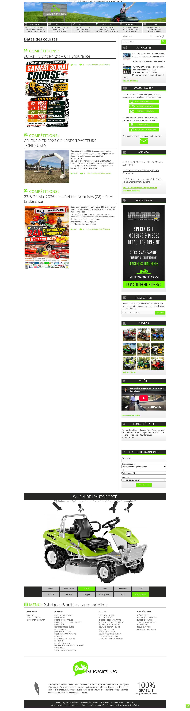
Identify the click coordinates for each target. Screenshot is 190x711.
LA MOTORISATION (61, 629)
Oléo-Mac (68, 594)
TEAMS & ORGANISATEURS (146, 622)
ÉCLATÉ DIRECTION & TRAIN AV (110, 634)
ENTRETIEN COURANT (107, 615)
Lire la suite (94, 168)
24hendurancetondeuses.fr (85, 224)
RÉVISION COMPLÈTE (106, 618)
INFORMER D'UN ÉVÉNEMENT (145, 129)
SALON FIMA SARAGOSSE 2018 (65, 650)
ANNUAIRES (35, 24)
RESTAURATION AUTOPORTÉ (109, 625)
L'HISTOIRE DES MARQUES (63, 620)
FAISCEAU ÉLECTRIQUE (107, 631)
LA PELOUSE (58, 641)
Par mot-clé (126, 458)
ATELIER (83, 24)
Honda (104, 589)
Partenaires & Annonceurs (124, 702)
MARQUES (30, 615)
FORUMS (154, 24)
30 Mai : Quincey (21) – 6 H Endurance (57, 56)
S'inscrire (130, 36)
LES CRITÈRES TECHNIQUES (63, 615)
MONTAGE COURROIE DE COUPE (111, 638)
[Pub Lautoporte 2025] (144, 246)
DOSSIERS (59, 24)
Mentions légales (62, 702)
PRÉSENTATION (142, 615)
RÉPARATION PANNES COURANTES (111, 622)
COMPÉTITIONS (107, 24)
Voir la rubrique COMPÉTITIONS (98, 65)
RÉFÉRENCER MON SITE (143, 125)
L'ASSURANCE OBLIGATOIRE (64, 638)
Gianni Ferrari (68, 589)
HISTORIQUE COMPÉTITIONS (147, 618)
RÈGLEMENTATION (144, 627)
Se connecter (155, 36)
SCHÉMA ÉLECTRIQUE (106, 629)
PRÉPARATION (142, 625)
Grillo (86, 589)
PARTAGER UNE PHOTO (144, 111)
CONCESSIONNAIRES (34, 618)
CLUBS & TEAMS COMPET (36, 620)
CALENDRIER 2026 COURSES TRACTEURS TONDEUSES (60, 143)
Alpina (50, 589)
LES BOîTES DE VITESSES (62, 643)
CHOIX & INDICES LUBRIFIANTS (110, 620)
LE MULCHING (59, 625)
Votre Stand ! (140, 594)
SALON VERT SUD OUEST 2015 (65, 634)
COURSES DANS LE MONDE (147, 629)
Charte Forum (106, 702)
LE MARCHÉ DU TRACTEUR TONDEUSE (68, 622)
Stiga (122, 594)
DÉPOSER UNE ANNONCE (144, 101)
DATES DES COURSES (144, 620)
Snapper (86, 594)
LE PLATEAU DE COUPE (62, 631)
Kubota (51, 594)
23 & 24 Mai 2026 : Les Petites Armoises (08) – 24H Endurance (68, 199)
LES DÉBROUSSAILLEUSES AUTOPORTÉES (68, 645)
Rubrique (125, 477)
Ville (123, 470)
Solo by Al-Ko (104, 594)
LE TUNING (58, 636)
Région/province (128, 464)
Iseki (140, 589)
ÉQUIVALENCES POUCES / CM (109, 627)
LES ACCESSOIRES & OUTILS (64, 627)
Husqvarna (122, 589)
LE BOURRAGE (59, 648)
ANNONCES (131, 24)
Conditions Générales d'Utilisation (84, 702)
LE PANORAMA (59, 618)
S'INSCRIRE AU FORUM (144, 106)
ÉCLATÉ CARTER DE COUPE (108, 636)
